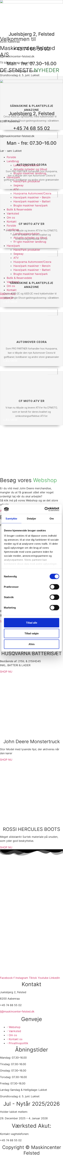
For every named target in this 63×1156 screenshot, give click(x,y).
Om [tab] (52, 518)
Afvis (32, 644)
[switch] (54, 586)
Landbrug (13, 161)
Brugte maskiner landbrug (29, 241)
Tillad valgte (32, 633)
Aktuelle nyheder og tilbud (30, 169)
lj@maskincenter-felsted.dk (17, 1011)
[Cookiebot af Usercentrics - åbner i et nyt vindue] (45, 509)
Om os (11, 286)
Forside (11, 225)
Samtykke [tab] (11, 518)
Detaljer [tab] (31, 518)
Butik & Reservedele (19, 278)
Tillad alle (31, 622)
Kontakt (11, 221)
